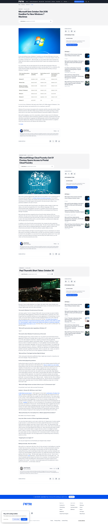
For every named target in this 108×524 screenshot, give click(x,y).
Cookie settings (81, 520)
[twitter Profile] (50, 274)
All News (67, 51)
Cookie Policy (5, 519)
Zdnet (21, 124)
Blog (19, 4)
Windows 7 (28, 4)
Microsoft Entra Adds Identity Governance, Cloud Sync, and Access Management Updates (74, 76)
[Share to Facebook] (50, 141)
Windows (23, 4)
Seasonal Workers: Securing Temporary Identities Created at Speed (74, 211)
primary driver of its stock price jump (42, 198)
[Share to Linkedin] (56, 141)
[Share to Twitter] (53, 141)
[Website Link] (50, 21)
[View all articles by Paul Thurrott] (21, 468)
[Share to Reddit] (59, 141)
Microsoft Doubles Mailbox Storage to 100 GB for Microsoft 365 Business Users (74, 62)
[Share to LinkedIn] (32, 513)
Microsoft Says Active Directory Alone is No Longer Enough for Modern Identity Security (74, 83)
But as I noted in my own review (51, 364)
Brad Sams (27, 21)
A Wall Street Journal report (25, 393)
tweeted (25, 402)
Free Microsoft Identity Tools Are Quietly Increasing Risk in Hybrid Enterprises (73, 69)
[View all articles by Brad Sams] (21, 130)
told (29, 455)
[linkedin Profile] (52, 274)
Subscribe (71, 496)
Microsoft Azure (22, 155)
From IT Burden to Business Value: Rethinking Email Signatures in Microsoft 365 (73, 319)
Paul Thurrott (29, 274)
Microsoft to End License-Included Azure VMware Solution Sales (73, 55)
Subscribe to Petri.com (79, 1)
